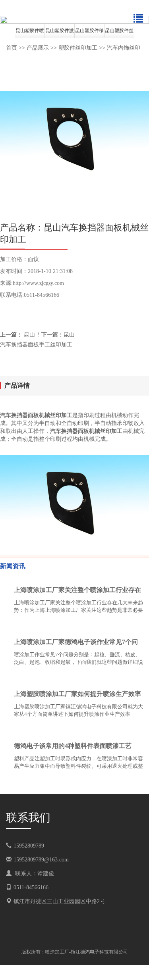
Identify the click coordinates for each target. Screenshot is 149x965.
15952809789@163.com (41, 860)
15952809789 (34, 846)
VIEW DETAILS (115, 626)
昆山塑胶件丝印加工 (119, 33)
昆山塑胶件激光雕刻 (59, 33)
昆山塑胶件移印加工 (89, 33)
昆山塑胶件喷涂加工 (29, 33)
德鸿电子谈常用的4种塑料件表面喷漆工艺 (73, 745)
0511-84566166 (31, 887)
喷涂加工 (54, 952)
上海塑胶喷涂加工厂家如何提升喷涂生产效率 (77, 693)
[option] (74, 20)
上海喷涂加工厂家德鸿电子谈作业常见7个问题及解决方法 (76, 643)
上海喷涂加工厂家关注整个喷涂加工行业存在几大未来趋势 (77, 591)
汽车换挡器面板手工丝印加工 (36, 345)
